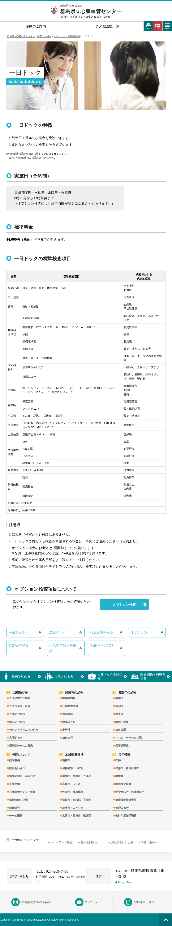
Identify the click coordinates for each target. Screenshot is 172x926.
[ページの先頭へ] (165, 919)
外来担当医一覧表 (19, 706)
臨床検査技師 (123, 784)
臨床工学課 (122, 722)
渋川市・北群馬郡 (72, 792)
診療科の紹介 (74, 692)
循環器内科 (69, 698)
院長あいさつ (17, 768)
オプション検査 (124, 604)
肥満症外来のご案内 (21, 745)
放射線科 (67, 737)
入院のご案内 (17, 714)
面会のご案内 (17, 722)
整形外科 (67, 714)
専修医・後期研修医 (127, 768)
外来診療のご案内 (19, 698)
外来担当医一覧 (107, 26)
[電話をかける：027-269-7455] (158, 26)
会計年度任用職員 (125, 815)
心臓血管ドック (101, 632)
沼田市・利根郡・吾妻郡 (76, 800)
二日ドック (57, 632)
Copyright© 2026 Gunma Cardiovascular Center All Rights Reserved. (39, 919)
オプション (138, 632)
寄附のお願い (149, 842)
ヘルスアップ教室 (62, 842)
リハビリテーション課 (128, 737)
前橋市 (66, 760)
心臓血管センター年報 (22, 792)
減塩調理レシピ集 (122, 842)
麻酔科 (66, 729)
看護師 (119, 776)
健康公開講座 (89, 842)
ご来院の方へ (21, 692)
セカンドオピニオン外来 (23, 729)
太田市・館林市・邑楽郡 (76, 815)
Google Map (125, 882)
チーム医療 (15, 815)
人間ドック (15, 737)
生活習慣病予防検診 (62, 648)
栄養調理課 (122, 745)
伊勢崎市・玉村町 (72, 768)
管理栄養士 (122, 808)
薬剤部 (119, 706)
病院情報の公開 (18, 800)
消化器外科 (69, 722)
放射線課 (120, 729)
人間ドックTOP (101, 645)
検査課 (119, 714)
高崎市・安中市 (71, 784)
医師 (118, 760)
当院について (21, 755)
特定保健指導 (19, 645)
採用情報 (124, 755)
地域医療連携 (74, 755)
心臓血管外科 (70, 706)
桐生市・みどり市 (72, 808)
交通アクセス (148, 26)
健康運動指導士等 (125, 800)
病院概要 (14, 760)
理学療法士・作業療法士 (129, 792)
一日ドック (17, 632)
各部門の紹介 (127, 692)
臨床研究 (14, 808)
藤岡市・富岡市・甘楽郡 (76, 776)
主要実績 (14, 784)
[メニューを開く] (167, 26)
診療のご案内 (36, 26)
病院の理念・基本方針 (22, 776)
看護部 (119, 698)
